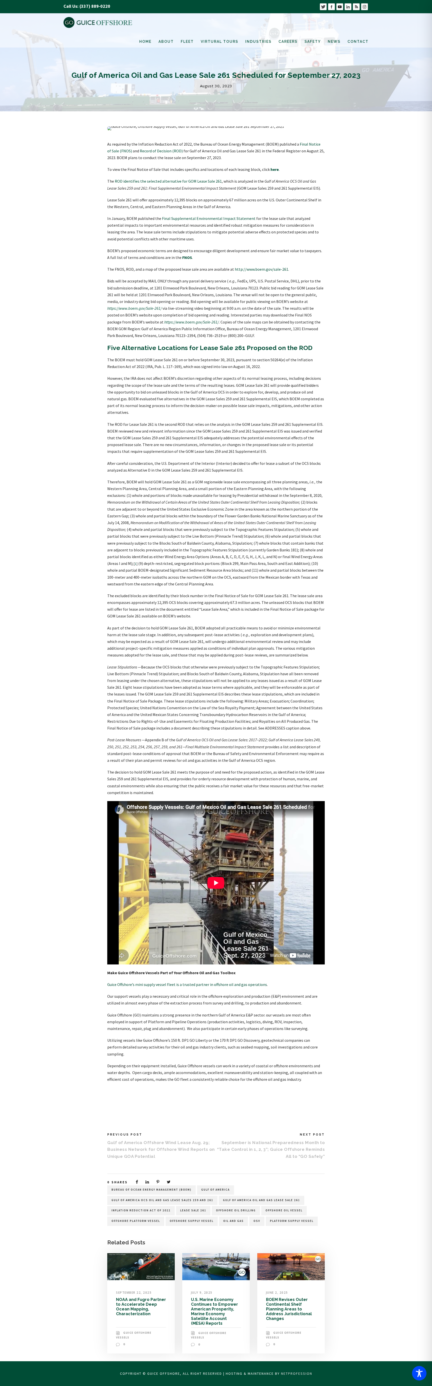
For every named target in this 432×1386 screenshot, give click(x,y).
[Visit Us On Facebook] (331, 6)
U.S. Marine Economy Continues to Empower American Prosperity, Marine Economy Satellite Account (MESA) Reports (214, 1311)
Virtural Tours (219, 42)
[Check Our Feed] (356, 6)
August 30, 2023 (216, 85)
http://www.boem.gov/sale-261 (261, 269)
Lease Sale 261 (193, 1210)
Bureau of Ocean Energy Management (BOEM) (152, 1189)
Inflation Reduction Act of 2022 (141, 1210)
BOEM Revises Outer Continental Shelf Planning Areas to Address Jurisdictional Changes (289, 1309)
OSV (257, 1221)
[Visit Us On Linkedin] (348, 6)
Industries (258, 42)
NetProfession (296, 1373)
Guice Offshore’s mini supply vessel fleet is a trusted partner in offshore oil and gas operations (187, 984)
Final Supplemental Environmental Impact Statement (209, 218)
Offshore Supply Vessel (192, 1221)
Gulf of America (215, 1189)
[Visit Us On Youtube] (340, 6)
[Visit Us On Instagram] (364, 6)
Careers (288, 42)
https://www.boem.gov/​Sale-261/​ (134, 308)
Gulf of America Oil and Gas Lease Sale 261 (261, 1200)
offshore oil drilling (236, 1210)
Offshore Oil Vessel (284, 1210)
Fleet (187, 42)
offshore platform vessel (136, 1221)
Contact (358, 42)
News (334, 42)
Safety (312, 42)
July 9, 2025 (201, 1292)
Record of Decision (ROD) (161, 150)
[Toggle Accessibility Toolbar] (419, 1373)
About (166, 42)
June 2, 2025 (277, 1292)
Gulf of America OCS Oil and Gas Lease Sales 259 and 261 (162, 1200)
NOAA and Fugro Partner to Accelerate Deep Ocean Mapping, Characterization (141, 1306)
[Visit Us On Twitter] (323, 6)
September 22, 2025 (134, 1292)
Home (145, 42)
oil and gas (233, 1221)
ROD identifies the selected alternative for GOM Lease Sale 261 (168, 181)
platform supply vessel (292, 1221)
